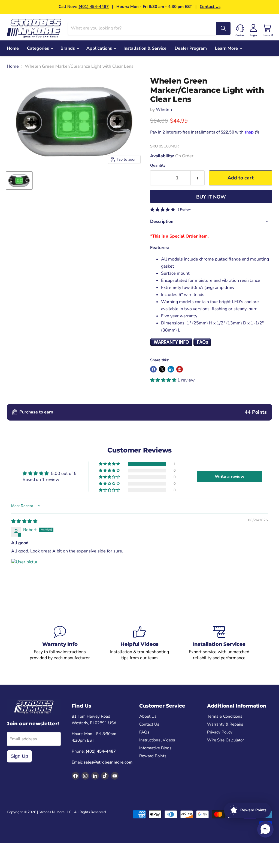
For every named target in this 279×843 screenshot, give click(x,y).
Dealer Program (191, 48)
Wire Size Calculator (225, 740)
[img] (24, 521)
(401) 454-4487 (93, 6)
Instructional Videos (157, 740)
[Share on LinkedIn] (171, 369)
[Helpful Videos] (139, 643)
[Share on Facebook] (153, 369)
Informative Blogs (155, 748)
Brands (68, 48)
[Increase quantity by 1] (198, 177)
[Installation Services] (219, 643)
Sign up (19, 756)
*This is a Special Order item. (179, 236)
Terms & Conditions (224, 716)
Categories (38, 48)
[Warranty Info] (60, 643)
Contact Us (210, 6)
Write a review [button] (229, 477)
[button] (163, 380)
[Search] (223, 28)
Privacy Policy (219, 732)
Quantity (157, 165)
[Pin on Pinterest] (179, 369)
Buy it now (211, 197)
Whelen (164, 110)
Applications (99, 48)
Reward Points (152, 756)
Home (13, 48)
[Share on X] (162, 369)
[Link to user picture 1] (24, 572)
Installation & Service (144, 48)
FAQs (144, 732)
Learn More (227, 48)
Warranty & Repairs (225, 724)
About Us (147, 716)
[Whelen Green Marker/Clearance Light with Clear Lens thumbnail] (19, 180)
